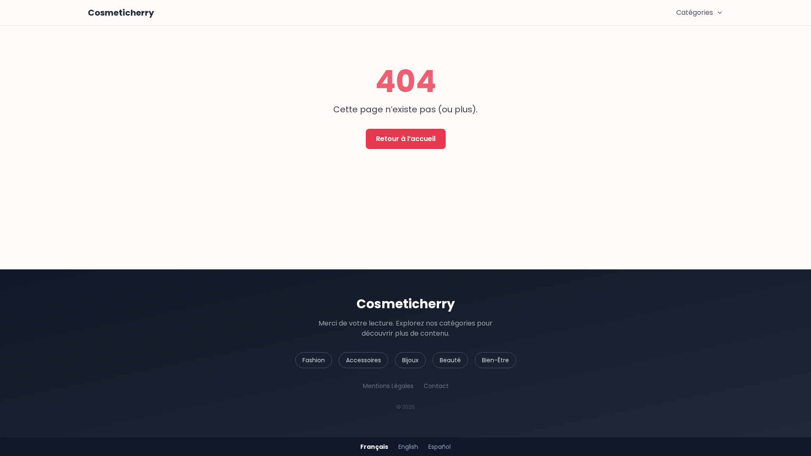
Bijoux (410, 360)
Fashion (313, 360)
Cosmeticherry (121, 13)
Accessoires (363, 360)
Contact (436, 386)
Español (439, 446)
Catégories (694, 12)
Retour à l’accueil (405, 139)
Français (374, 446)
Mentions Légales (388, 386)
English (408, 446)
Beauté (450, 360)
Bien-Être (495, 360)
